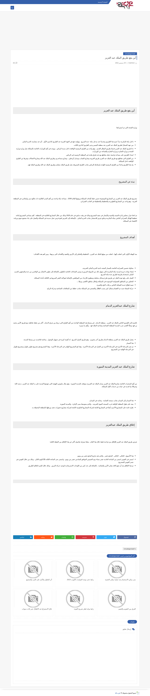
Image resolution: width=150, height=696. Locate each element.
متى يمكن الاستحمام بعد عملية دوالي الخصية (120, 579)
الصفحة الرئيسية (102, 2)
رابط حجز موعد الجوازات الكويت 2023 (80, 579)
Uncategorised (130, 54)
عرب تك (117, 693)
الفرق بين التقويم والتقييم (127, 609)
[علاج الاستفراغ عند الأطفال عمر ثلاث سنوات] (33, 599)
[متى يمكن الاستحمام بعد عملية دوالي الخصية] (117, 569)
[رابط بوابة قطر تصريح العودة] (75, 599)
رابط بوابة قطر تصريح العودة (84, 609)
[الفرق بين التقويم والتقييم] (117, 599)
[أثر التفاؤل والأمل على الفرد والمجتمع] (33, 569)
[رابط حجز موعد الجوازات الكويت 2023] (75, 569)
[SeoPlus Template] (137, 692)
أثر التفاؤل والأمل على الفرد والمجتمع (39, 579)
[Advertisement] (75, 31)
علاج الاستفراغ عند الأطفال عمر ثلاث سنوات (37, 609)
